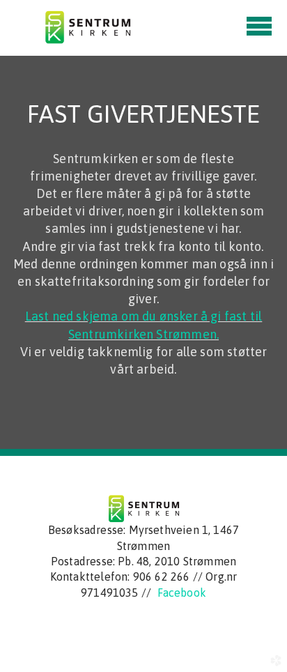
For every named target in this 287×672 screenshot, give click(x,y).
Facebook (181, 592)
